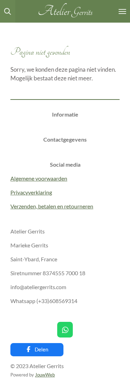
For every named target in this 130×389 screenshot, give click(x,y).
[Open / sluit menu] (122, 11)
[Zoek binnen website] (7, 11)
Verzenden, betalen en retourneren (51, 206)
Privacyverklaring (31, 192)
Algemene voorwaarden (38, 178)
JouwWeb (45, 375)
